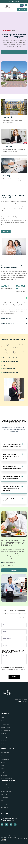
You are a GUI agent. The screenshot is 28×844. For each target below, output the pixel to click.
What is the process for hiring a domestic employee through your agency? (12, 488)
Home (2, 30)
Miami (2, 347)
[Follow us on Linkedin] (11, 824)
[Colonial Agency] (7, 7)
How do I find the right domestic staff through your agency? (11, 456)
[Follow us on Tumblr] (15, 824)
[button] (26, 5)
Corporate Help (8, 146)
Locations (8, 30)
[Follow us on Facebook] (6, 824)
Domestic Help (8, 117)
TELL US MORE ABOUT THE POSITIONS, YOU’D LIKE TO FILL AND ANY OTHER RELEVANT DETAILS (12, 651)
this (8, 618)
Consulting (6, 176)
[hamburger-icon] (22, 5)
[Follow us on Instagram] (2, 824)
